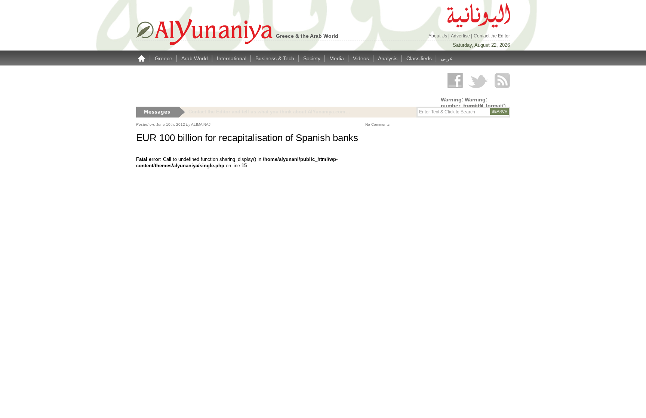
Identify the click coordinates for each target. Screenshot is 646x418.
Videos (361, 58)
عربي (447, 58)
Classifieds (419, 58)
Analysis (388, 58)
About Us (438, 36)
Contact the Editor (492, 36)
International (232, 58)
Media (337, 58)
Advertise (461, 36)
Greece (164, 58)
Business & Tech (275, 58)
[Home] (141, 58)
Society (312, 58)
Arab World (195, 58)
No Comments (377, 124)
